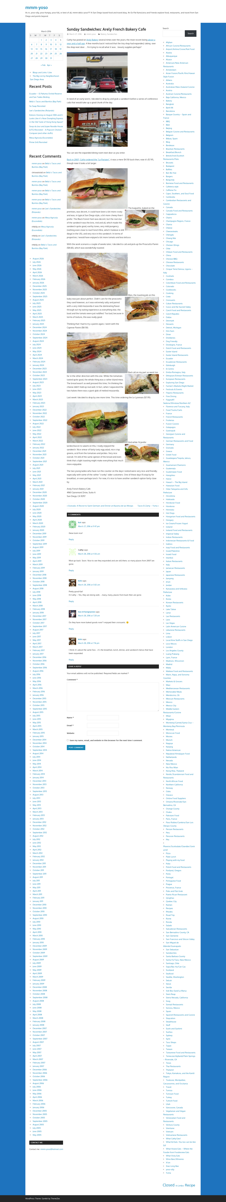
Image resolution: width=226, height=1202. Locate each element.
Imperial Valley (172, 534)
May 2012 (37, 846)
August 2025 (38, 300)
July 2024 (37, 344)
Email (70, 725)
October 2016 (38, 664)
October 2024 (39, 334)
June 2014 (37, 760)
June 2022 (37, 430)
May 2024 (37, 351)
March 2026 (38, 276)
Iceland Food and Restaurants (179, 530)
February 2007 (39, 1062)
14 (37, 49)
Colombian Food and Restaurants (181, 283)
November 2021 (39, 454)
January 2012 (38, 860)
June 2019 (37, 554)
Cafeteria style (172, 186)
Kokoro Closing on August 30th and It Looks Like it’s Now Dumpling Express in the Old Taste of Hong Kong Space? (46, 118)
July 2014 (36, 757)
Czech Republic (172, 314)
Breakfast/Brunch (173, 152)
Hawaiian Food (172, 485)
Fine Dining (171, 396)
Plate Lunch (171, 856)
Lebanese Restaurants (175, 630)
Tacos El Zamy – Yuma (147, 506)
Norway (169, 788)
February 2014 (39, 774)
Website (70, 733)
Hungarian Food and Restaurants (180, 516)
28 (36, 58)
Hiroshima (170, 496)
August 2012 (38, 836)
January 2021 (38, 489)
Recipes (169, 908)
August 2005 (38, 1124)
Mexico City (171, 705)
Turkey (169, 1097)
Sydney (169, 1035)
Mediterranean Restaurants (178, 688)
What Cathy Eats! (173, 1138)
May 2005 (37, 1135)
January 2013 (38, 819)
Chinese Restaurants (175, 262)
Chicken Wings (172, 245)
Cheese (169, 228)
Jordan (169, 585)
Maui (168, 685)
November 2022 (40, 413)
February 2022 (39, 444)
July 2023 (37, 385)
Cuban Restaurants (174, 303)
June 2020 (37, 513)
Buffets (169, 169)
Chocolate (170, 265)
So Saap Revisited (37, 106)
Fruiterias (170, 420)
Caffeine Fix (171, 190)
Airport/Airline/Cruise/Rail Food (180, 49)
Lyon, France (171, 657)
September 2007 (40, 1038)
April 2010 (37, 932)
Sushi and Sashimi (174, 1028)
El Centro (170, 369)
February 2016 (39, 691)
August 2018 (38, 588)
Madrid (169, 664)
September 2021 (40, 461)
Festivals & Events (174, 389)
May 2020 (37, 516)
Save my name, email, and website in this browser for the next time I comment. (106, 740)
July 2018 (36, 592)
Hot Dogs (170, 513)
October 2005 (39, 1117)
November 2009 (40, 949)
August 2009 (38, 959)
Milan (168, 716)
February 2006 (39, 1104)
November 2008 (40, 990)
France (169, 413)
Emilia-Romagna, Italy (175, 372)
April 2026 (37, 272)
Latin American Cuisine (176, 626)
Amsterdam (171, 70)
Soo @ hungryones (86, 612)
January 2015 (38, 736)
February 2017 (39, 650)
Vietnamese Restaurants (176, 1135)
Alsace (169, 59)
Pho (167, 839)
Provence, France (173, 887)
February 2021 (39, 485)
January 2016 (38, 695)
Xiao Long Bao (172, 1166)
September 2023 (40, 379)
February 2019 (39, 568)
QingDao (170, 898)
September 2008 (40, 997)
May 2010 (37, 928)
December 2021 (39, 451)
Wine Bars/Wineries (175, 1159)
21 (36, 53)
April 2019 (37, 561)
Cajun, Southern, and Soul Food (180, 193)
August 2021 (38, 465)
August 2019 (38, 547)
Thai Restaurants (173, 1066)
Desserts (170, 324)
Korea (168, 599)
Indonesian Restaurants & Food (180, 540)
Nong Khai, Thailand (175, 771)
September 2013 (40, 791)
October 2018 (38, 581)
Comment (72, 679)
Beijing (169, 128)
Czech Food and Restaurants (178, 310)
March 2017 (38, 647)
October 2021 (38, 458)
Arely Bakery (92, 39)
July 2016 (36, 674)
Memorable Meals (174, 692)
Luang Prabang (172, 654)
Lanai (168, 612)
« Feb (43, 65)
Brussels (169, 162)
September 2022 (40, 420)
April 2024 (37, 355)
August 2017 (38, 629)
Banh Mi (169, 107)
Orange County (172, 808)
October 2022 (39, 416)
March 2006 (38, 1100)
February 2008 (39, 1021)
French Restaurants (174, 417)
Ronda (169, 922)
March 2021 (38, 482)
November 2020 (40, 495)
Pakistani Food (172, 815)
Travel (168, 1087)
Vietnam (169, 1131)
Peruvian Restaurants (175, 836)
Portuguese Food (173, 881)
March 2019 (38, 564)
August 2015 (38, 712)
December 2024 (40, 327)
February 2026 (39, 279)
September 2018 (40, 585)
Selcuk (169, 980)
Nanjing (169, 747)
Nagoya (169, 743)
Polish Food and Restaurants (178, 867)
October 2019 (38, 540)
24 (51, 53)
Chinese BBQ (171, 259)
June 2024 (37, 348)
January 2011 (38, 901)
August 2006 (38, 1083)
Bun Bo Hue (171, 173)
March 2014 (38, 770)
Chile (168, 248)
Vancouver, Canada (174, 1107)
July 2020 (37, 509)
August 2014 (38, 753)
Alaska (169, 52)
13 (32, 49)
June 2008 (37, 1007)
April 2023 (37, 396)
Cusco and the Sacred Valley (178, 307)
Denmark (170, 320)
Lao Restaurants (173, 616)
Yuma (168, 1173)
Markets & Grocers (174, 681)
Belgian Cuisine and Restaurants (180, 131)
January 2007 (38, 1066)
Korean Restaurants (174, 602)
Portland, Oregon (173, 870)
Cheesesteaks (172, 231)
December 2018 (39, 575)
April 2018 (37, 602)
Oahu (168, 791)
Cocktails (170, 276)
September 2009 (40, 956)
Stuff (168, 1025)
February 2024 (39, 361)
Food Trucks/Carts (174, 410)
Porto (168, 874)
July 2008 (37, 1004)
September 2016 (40, 667)
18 (56, 49)
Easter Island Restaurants (177, 355)
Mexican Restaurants (175, 698)
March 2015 (38, 729)
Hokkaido (170, 499)
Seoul (168, 984)
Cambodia (170, 197)
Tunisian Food (172, 1094)
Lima (168, 633)
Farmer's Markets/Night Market (179, 386)
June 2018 (37, 595)
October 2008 (39, 994)
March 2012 (38, 853)
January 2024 (38, 365)
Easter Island (171, 351)
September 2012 (40, 832)
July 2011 (36, 880)
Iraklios (169, 544)
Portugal (169, 877)
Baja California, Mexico (176, 97)
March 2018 (38, 605)
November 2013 (39, 784)
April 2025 (37, 313)
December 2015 (39, 698)
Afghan (169, 42)
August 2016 (38, 671)
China (168, 255)
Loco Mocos (171, 643)
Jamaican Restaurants (175, 568)
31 (51, 58)
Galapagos (171, 427)
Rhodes (169, 911)
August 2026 (38, 258)
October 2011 (38, 870)
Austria (169, 90)
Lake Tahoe (171, 609)
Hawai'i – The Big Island (176, 482)
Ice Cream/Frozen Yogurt (177, 523)
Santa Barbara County (175, 956)
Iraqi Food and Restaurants (178, 547)
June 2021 (37, 471)
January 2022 (38, 447)
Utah (168, 1104)
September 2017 (40, 626)
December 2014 (39, 739)
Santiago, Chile (172, 963)
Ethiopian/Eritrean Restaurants (179, 375)
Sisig (168, 1001)
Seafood (169, 973)
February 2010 (39, 939)
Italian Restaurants (174, 561)
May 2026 (37, 269)
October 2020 (39, 499)
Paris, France (171, 819)
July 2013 (36, 798)
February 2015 (39, 733)
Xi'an (168, 1162)
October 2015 (38, 705)
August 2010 (38, 918)
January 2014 (38, 777)
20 (32, 53)
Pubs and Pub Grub (174, 891)
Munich (169, 740)
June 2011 (37, 884)
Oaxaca (169, 795)
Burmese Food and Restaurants (180, 183)
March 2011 (37, 894)
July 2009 (37, 963)
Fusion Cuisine (172, 424)
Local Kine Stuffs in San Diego (179, 640)
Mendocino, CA (172, 695)
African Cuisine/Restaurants (178, 46)
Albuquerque (171, 56)
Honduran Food (173, 503)
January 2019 (38, 571)
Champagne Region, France (178, 221)
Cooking (169, 293)
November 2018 (40, 578)
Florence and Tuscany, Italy (178, 406)
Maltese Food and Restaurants (179, 671)
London (169, 647)
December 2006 (40, 1069)
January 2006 (38, 1107)
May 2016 (37, 681)
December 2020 (40, 492)
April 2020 (37, 520)
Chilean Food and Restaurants (179, 252)
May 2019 (37, 557)
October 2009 (39, 952)
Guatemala (171, 468)
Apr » (49, 65)
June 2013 (37, 801)
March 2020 (38, 523)
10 (51, 44)
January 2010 (38, 942)
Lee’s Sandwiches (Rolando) (41, 110)
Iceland (169, 527)
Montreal (170, 729)
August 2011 (38, 877)
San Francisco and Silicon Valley (180, 939)
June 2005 (37, 1131)
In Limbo (180, 1185)
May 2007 (37, 1052)
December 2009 (40, 946)
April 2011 (37, 891)
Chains (169, 217)
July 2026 (37, 262)
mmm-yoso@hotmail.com (51, 1149)
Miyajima (170, 719)
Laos (168, 619)
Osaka (169, 812)
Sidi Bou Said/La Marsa (176, 991)
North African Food (174, 781)
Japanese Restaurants (175, 575)
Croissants (170, 300)
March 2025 (38, 317)
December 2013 (39, 781)
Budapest (170, 166)
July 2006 (37, 1086)
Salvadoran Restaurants (176, 929)
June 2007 (37, 1049)
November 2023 (40, 372)
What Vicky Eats (173, 1155)
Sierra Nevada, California (177, 997)
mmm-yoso (36, 7)
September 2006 (40, 1080)
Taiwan (169, 1049)
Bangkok (170, 104)
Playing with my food (175, 860)
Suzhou (169, 1032)
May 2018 (37, 599)
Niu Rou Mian (172, 767)
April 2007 (37, 1056)
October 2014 (38, 746)
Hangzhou (170, 475)
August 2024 (38, 341)
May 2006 (37, 1093)
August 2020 (38, 506)
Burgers (169, 176)
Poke (168, 863)
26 (61, 53)
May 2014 (37, 764)
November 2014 (40, 743)
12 (60, 44)
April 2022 (37, 437)
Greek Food (171, 454)
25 (56, 53)
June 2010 (37, 925)
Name (70, 717)
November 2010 (40, 908)
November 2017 (39, 619)
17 (51, 49)
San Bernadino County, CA (177, 932)
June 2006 (37, 1090)
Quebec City (171, 901)
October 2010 (38, 911)
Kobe (168, 595)
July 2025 (37, 303)
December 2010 (39, 904)
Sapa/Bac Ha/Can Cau (176, 966)
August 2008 (38, 1001)
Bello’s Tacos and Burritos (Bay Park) (45, 101)
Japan (168, 571)
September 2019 (40, 544)
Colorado (170, 286)
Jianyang (170, 578)
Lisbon (169, 637)
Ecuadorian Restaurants (176, 362)
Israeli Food (171, 554)
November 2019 (40, 537)
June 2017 (37, 636)
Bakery (103, 34)
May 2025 (37, 310)
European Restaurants (175, 379)
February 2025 (39, 320)
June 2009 (37, 966)
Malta (168, 667)
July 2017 (36, 633)
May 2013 (37, 805)
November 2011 (39, 867)
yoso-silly (170, 1169)
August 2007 (38, 1042)
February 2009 (39, 980)
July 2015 (36, 715)
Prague (169, 884)
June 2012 (37, 842)
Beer (168, 125)
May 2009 (37, 970)
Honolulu (170, 509)
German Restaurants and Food (179, 441)
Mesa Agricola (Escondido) (41, 138)
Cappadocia (171, 214)
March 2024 (38, 358)
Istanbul (169, 557)
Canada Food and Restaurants (179, 210)
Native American (173, 750)
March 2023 (38, 399)
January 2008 (38, 1025)
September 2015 (40, 709)
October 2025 (39, 293)
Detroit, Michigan (173, 327)
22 (41, 53)
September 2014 (40, 750)
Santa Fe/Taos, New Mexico (178, 960)
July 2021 (36, 468)
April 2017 (37, 643)
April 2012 (37, 849)
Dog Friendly (171, 341)
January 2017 (38, 654)
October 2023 (39, 375)
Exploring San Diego (175, 382)
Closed (168, 1184)
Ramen (169, 905)
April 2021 (37, 478)
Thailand (170, 1070)
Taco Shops (171, 1042)
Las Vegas (170, 623)
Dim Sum (170, 331)
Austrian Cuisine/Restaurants (179, 94)
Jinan (168, 582)
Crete (168, 296)
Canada (169, 207)
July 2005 (37, 1128)
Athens (169, 80)
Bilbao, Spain (172, 138)
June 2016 (37, 678)
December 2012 (39, 822)
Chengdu (170, 235)
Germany (170, 444)
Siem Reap (171, 994)
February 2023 (39, 403)
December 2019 (39, 533)
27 (32, 58)
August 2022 (38, 423)
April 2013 (37, 808)
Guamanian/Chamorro (176, 465)
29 (41, 58)
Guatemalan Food (174, 472)
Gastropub (170, 430)
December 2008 (40, 987)
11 (55, 44)
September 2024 (40, 337)
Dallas (168, 317)
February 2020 (39, 526)
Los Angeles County (174, 650)
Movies (169, 736)
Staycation (170, 1018)
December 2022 (40, 410)
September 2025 (40, 296)
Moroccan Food (173, 733)
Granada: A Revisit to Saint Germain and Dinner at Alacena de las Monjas (100, 506)
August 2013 (38, 794)
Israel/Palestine (173, 551)
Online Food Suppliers (176, 798)
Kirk (80, 581)
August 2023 (38, 382)
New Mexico (171, 764)
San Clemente (172, 936)
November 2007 (40, 1032)
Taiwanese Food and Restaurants (180, 1052)
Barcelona (170, 111)
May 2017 (37, 640)
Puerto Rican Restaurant (176, 894)
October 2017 (38, 623)
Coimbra (169, 279)
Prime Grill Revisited (38, 142)
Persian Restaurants (174, 829)
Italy (168, 564)
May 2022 (37, 434)
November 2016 (40, 660)
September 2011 (39, 874)
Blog (168, 142)
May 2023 (37, 392)
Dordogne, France (174, 345)
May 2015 (37, 722)
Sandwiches (112, 34)
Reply (71, 539)
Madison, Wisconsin (175, 661)
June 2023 (37, 389)
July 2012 (36, 839)
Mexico (169, 702)
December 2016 (39, 657)
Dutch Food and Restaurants (178, 348)
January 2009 (38, 983)
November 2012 (39, 825)
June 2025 (37, 306)
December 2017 (39, 616)
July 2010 (36, 922)
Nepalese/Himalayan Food (178, 753)
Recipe (190, 1185)
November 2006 (40, 1073)
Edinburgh (170, 365)
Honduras (170, 506)
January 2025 (38, 324)
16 (46, 49)
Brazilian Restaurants (175, 149)
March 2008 (38, 1018)
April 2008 (37, 1014)
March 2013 (38, 812)
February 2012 (39, 856)
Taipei (168, 1046)
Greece (169, 451)
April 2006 (37, 1097)
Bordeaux (170, 145)
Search (166, 28)
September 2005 (40, 1121)
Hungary (169, 520)
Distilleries (170, 338)
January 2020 (38, 530)
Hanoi (168, 479)
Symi (168, 1039)
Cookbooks (171, 290)
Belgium (169, 135)
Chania (169, 224)
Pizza (168, 853)
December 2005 (40, 1111)
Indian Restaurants (174, 537)
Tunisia (169, 1090)
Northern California (174, 784)
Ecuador (169, 358)
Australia (170, 83)
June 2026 (37, 265)
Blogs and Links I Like (42, 72)
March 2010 (38, 935)
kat (79, 522)
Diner (168, 334)
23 (46, 53)
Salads (169, 925)
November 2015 (40, 702)
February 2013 (39, 815)
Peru (168, 832)
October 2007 (39, 1035)
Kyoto (168, 606)
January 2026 (38, 282)
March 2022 (38, 440)
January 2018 (38, 612)
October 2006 (39, 1076)
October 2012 (38, 829)
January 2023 (38, 406)
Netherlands (171, 757)
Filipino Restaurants (175, 393)
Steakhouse (171, 1021)
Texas (168, 1063)
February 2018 (39, 609)
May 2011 (36, 887)
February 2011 (38, 897)
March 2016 (38, 688)
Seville (169, 987)
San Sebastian (172, 949)
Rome (168, 918)
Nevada (169, 760)
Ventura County (172, 1125)
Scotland (170, 970)
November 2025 (40, 289)
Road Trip (170, 915)
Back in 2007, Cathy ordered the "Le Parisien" (88, 159)
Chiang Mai (171, 238)
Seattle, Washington (175, 977)
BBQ (168, 121)
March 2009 (38, 977)
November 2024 (40, 330)
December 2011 (39, 863)
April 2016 (37, 684)
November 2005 (40, 1114)
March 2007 (38, 1059)
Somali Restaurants (174, 1004)
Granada (170, 448)
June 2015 (37, 719)
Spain (168, 1011)
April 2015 (37, 726)
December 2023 (40, 368)
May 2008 (37, 1011)
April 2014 (37, 767)
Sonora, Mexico (173, 1008)
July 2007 (37, 1045)
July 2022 (37, 427)
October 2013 (38, 787)
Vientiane (170, 1128)
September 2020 (40, 502)
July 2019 (36, 550)
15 (41, 49)
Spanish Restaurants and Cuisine (180, 1015)
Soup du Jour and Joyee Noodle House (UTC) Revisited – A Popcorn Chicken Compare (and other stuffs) (46, 130)
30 (46, 58)
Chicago (169, 241)
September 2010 (40, 915)
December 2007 (40, 1028)
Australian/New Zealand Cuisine (180, 87)
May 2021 (37, 475)
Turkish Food (171, 1100)
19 (60, 49)
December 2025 (40, 286)
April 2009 (37, 973)
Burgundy (170, 180)
